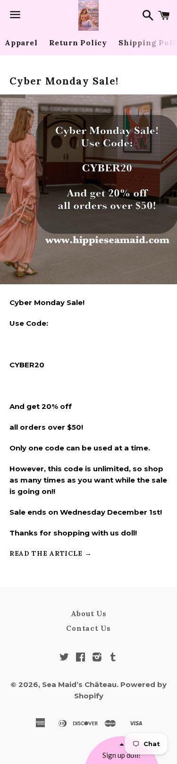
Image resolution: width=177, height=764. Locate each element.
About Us (89, 613)
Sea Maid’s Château (79, 684)
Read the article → (50, 553)
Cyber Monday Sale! (63, 81)
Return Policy (78, 42)
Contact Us (88, 628)
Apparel (21, 42)
